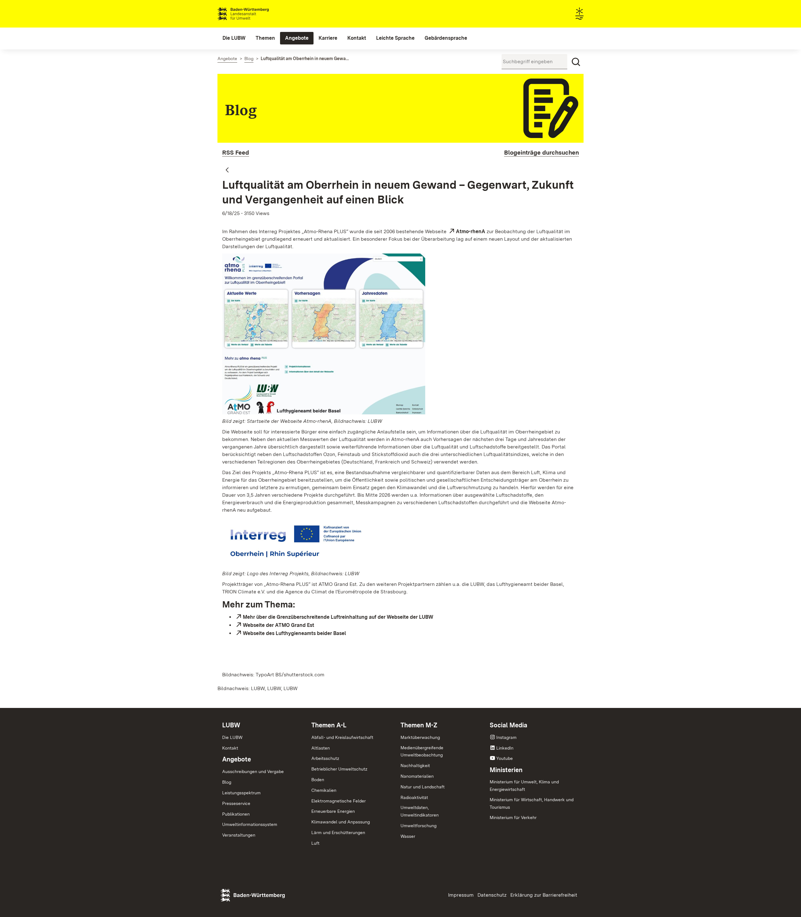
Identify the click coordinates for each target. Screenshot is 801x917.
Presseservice (236, 803)
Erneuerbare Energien (333, 811)
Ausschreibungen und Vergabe (253, 771)
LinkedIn (504, 748)
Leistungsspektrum (241, 792)
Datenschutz (492, 895)
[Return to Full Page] (227, 170)
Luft (315, 843)
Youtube (504, 758)
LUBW (231, 725)
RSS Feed (235, 152)
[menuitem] (234, 38)
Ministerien (506, 770)
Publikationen (236, 814)
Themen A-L (328, 725)
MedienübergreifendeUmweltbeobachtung (421, 751)
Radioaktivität (414, 797)
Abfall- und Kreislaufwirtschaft (342, 737)
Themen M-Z (418, 725)
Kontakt (230, 748)
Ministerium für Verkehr (513, 817)
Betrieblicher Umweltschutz (339, 768)
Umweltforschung (418, 825)
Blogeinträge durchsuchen (541, 152)
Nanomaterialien (417, 776)
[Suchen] (576, 61)
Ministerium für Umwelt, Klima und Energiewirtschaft (524, 785)
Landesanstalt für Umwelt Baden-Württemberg (254, 14)
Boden (317, 779)
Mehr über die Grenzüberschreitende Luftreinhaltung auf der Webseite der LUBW (338, 617)
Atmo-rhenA (470, 231)
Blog (226, 782)
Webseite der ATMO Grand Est (278, 625)
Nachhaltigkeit (415, 765)
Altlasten (320, 748)
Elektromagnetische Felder (338, 800)
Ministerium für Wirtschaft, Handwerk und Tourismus (532, 803)
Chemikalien (323, 790)
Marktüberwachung (420, 737)
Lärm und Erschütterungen (338, 832)
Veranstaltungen (238, 835)
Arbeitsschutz (325, 758)
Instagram (506, 737)
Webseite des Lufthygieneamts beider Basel (294, 633)
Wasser (407, 836)
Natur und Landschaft (422, 786)
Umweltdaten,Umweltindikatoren (419, 811)
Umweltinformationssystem (249, 824)
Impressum (461, 895)
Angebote (236, 759)
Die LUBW (232, 737)
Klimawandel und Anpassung (340, 821)
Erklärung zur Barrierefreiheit (543, 895)
